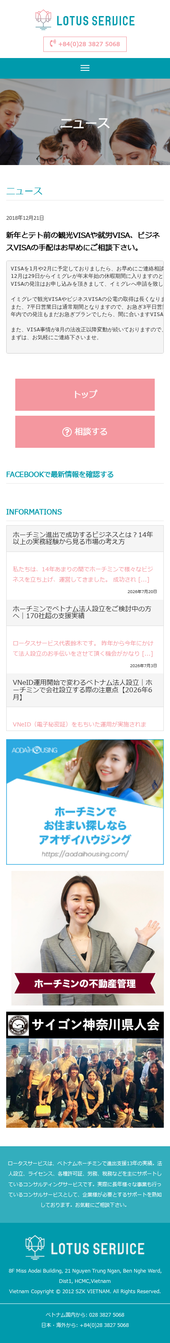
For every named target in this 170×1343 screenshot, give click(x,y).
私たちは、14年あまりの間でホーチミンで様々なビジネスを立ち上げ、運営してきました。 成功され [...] (83, 574)
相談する (90, 432)
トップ (85, 395)
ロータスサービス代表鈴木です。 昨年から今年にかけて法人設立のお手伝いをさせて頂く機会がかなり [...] (83, 648)
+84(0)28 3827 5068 (88, 44)
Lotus (85, 21)
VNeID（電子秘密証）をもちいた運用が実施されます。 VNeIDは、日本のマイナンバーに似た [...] (79, 729)
